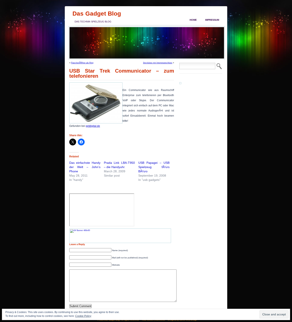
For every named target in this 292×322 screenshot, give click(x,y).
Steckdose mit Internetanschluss (157, 63)
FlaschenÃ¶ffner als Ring (82, 63)
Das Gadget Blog (96, 13)
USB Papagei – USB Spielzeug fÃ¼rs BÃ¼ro (154, 167)
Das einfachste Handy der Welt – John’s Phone (84, 167)
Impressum (212, 20)
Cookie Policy (83, 316)
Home (193, 20)
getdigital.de (93, 125)
